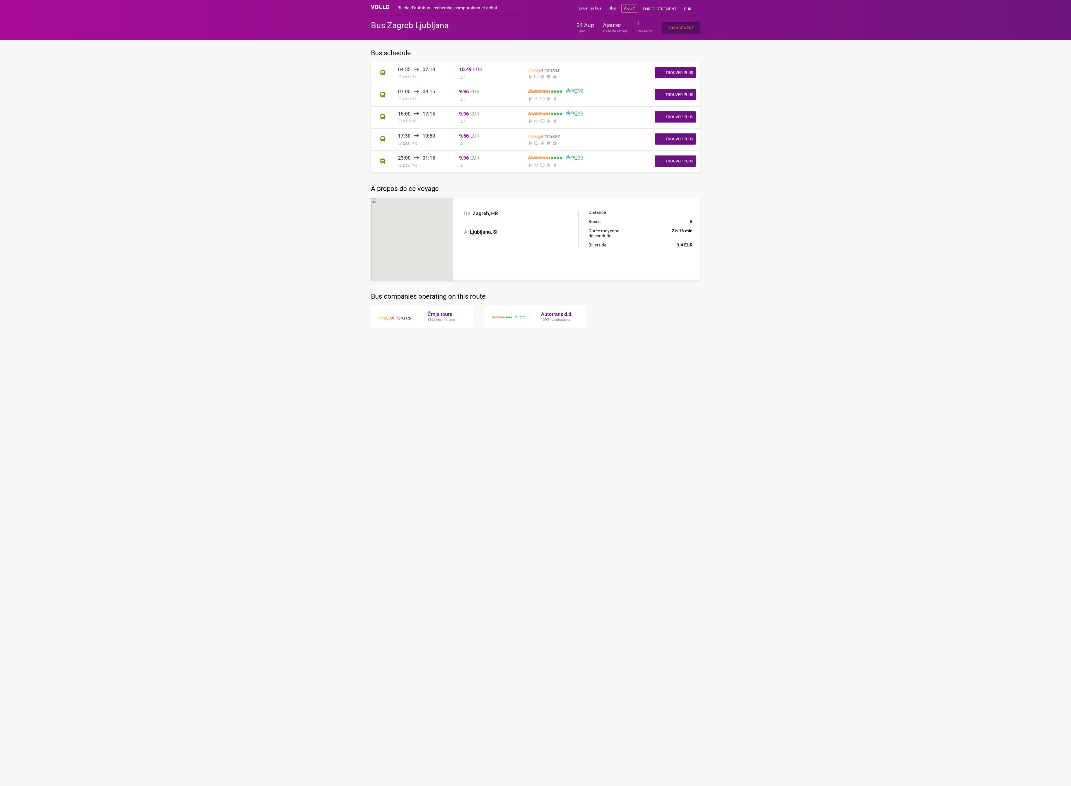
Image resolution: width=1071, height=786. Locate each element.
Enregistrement (659, 9)
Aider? (629, 8)
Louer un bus (590, 8)
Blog (612, 8)
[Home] (380, 7)
